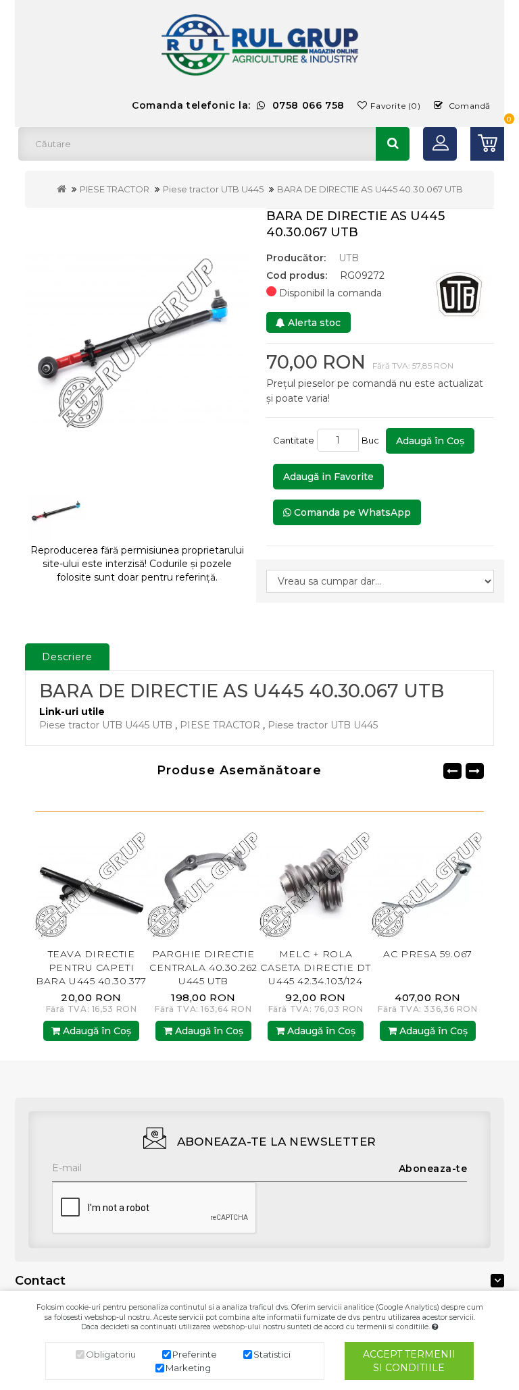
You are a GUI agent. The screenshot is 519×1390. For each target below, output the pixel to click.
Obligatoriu (111, 1354)
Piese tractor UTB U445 (213, 189)
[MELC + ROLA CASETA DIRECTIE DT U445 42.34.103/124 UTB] (316, 882)
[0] (487, 144)
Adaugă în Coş (430, 441)
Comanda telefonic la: (238, 105)
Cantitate (293, 440)
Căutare (393, 144)
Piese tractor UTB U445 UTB (105, 725)
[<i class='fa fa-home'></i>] (61, 189)
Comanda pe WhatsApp (351, 512)
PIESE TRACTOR (114, 189)
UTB (349, 258)
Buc (372, 440)
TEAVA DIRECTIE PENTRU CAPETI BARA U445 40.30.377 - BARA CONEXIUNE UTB (91, 981)
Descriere (67, 657)
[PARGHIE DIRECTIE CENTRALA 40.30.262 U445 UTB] (203, 882)
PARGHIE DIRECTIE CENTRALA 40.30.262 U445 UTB (203, 967)
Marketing (188, 1367)
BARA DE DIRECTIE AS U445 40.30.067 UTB (370, 189)
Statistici (272, 1354)
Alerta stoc (313, 323)
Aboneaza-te (433, 1168)
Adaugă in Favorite (328, 477)
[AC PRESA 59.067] (428, 882)
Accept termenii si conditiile (409, 1361)
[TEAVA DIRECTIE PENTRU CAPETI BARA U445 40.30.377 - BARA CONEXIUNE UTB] (91, 882)
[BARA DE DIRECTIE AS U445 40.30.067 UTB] (137, 339)
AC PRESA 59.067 (427, 954)
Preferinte (194, 1354)
